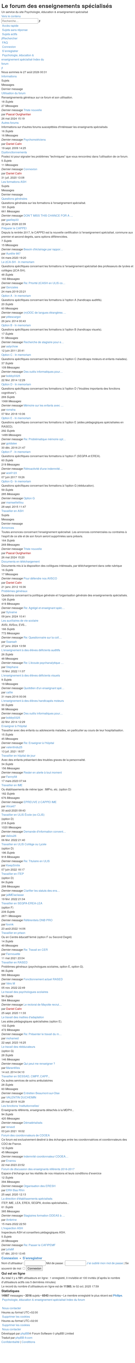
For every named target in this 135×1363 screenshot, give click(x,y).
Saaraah (11, 642)
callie (9, 692)
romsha (10, 410)
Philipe (117, 1295)
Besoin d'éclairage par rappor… (43, 249)
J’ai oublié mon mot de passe (105, 1263)
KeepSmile (13, 865)
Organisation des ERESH (40, 1186)
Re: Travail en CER (36, 950)
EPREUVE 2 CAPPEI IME (40, 802)
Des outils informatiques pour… (43, 372)
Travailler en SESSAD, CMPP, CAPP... (25, 1076)
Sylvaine (11, 612)
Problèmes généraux (14, 591)
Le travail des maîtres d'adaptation (22, 1017)
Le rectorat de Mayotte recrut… (43, 1004)
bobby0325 (13, 376)
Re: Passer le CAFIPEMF (40, 1245)
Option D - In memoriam (16, 384)
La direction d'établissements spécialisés (26, 1199)
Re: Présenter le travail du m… (43, 1034)
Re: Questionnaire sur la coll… (43, 637)
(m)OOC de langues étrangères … (45, 312)
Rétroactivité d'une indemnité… (43, 469)
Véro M (10, 983)
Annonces (7, 528)
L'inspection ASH (12, 1228)
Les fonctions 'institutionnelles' (20, 1106)
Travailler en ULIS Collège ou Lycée (23, 844)
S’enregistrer (32, 1258)
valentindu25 (14, 747)
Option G (29, 498)
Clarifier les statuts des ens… (42, 891)
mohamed (12, 1038)
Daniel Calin (14, 144)
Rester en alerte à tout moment (43, 772)
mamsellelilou (15, 502)
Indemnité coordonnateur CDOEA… (46, 1156)
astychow (12, 346)
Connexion (30, 169)
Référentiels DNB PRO (38, 920)
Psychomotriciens (35, 139)
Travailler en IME (11, 785)
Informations (9, 76)
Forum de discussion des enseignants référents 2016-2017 (38, 1169)
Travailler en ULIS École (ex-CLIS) (22, 815)
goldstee (11, 443)
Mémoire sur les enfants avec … (43, 405)
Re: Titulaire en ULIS (37, 861)
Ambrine (11, 1220)
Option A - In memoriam (16, 296)
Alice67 (11, 806)
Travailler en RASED (14, 962)
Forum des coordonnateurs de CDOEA (25, 1135)
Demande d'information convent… (45, 831)
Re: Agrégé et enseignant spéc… (44, 608)
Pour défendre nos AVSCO (40, 578)
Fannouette (13, 954)
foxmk (10, 924)
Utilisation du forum (13, 93)
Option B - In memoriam (16, 325)
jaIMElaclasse (15, 895)
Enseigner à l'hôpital (14, 726)
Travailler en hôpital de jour (18, 755)
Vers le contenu (11, 16)
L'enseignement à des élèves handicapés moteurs (32, 701)
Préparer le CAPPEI (14, 228)
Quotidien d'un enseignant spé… (44, 688)
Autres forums (10, 123)
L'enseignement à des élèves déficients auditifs (30, 650)
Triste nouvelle (33, 110)
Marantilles (13, 1068)
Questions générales (14, 199)
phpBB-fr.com (23, 1338)
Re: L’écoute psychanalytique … (44, 663)
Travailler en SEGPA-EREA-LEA (21, 903)
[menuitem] (14, 30)
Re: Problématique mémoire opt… (45, 439)
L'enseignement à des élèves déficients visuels (30, 675)
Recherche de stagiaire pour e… (44, 342)
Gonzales (12, 287)
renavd (10, 1127)
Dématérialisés (33, 1123)
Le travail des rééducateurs (18, 1047)
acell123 (11, 473)
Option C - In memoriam (16, 355)
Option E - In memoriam (16, 418)
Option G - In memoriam (16, 481)
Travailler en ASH (12, 511)
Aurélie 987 (13, 253)
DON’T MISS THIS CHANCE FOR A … (48, 215)
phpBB (25, 1333)
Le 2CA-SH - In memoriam (17, 262)
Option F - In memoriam (16, 452)
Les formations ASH (13, 182)
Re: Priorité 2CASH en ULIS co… (44, 283)
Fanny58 (11, 777)
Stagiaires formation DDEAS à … (44, 1215)
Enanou (11, 1161)
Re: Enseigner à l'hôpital (39, 743)
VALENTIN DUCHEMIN (21, 1097)
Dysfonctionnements (14, 152)
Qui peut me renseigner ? (39, 1063)
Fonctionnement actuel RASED (43, 979)
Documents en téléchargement (20, 561)
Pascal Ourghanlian (18, 114)
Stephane (12, 667)
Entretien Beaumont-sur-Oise (42, 1093)
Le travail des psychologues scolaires (24, 992)
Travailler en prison (13, 933)
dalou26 (11, 836)
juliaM (10, 1249)
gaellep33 (12, 220)
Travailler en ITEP (12, 874)
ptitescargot (13, 317)
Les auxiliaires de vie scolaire (19, 620)
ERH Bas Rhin (15, 1190)
